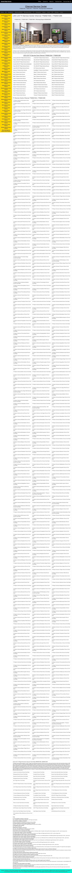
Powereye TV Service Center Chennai (40, 93)
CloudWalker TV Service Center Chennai (41, 70)
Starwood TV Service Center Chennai (40, 84)
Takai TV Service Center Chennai (40, 82)
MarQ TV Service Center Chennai (58, 76)
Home (2, 12)
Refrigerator (10, 12)
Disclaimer (7, 870)
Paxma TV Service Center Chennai (58, 93)
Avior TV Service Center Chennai (40, 76)
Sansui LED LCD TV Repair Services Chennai (21, 61)
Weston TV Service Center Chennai (40, 74)
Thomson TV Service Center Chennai (40, 95)
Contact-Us (45, 1)
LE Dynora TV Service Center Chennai (41, 86)
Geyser (44, 12)
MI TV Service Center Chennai (39, 68)
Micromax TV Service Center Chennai (20, 70)
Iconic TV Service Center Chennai (58, 88)
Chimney (56, 12)
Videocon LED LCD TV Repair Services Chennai (21, 59)
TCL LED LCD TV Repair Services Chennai (41, 66)
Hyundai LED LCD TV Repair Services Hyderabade (22, 64)
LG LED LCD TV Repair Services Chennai (41, 57)
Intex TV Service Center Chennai (58, 72)
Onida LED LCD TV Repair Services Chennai (60, 59)
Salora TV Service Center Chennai (19, 78)
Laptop (61, 12)
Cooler (48, 12)
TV (33, 12)
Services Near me (67, 1)
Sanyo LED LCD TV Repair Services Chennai (60, 64)
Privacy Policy (11, 870)
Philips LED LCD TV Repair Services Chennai (60, 66)
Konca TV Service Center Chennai (58, 86)
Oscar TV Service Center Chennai (58, 84)
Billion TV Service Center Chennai (19, 76)
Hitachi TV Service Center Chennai (58, 95)
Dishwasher (38, 12)
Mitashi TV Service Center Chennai (40, 72)
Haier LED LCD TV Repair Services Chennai (42, 59)
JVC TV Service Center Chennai (39, 88)
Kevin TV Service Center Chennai (19, 72)
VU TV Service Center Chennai (39, 80)
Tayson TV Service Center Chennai (19, 82)
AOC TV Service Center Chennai (57, 78)
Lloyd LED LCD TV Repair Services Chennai (21, 68)
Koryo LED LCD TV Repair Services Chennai (42, 64)
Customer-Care (58, 1)
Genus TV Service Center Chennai (19, 95)
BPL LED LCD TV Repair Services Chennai (41, 61)
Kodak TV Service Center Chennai (58, 70)
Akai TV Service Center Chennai (19, 74)
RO (52, 12)
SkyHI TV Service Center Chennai (19, 84)
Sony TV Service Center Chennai (58, 68)
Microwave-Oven (27, 12)
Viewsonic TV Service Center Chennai (20, 80)
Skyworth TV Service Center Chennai (58, 82)
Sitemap (2, 870)
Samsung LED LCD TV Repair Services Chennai (21, 57)
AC (6, 12)
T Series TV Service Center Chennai (58, 80)
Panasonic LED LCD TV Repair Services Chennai (60, 57)
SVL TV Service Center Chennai (57, 74)
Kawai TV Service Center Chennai (19, 88)
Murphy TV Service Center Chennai (19, 86)
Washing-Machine (18, 12)
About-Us (51, 1)
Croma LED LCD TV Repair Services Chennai (60, 61)
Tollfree (39, 1)
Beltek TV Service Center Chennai (40, 78)
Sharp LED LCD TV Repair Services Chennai (21, 66)
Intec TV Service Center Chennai (19, 93)
